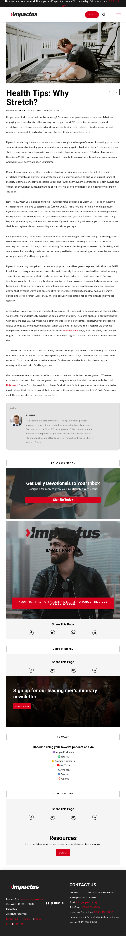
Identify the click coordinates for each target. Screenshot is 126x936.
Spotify (65, 756)
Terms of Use (27, 919)
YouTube (65, 765)
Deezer (65, 774)
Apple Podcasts (65, 752)
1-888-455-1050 (103, 912)
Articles (11, 110)
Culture (18, 110)
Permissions (19, 924)
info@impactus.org (87, 902)
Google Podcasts (65, 761)
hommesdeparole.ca (31, 899)
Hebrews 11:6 (13, 385)
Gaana (65, 778)
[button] (103, 14)
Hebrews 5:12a (71, 330)
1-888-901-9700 (90, 907)
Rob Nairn (37, 110)
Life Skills (26, 110)
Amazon (65, 769)
